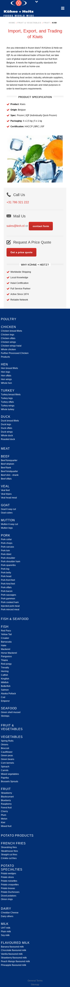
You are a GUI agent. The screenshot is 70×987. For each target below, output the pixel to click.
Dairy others (7, 916)
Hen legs (5, 372)
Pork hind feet (8, 583)
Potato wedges (8, 873)
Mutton (8, 520)
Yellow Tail (6, 634)
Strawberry (6, 793)
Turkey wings (7, 405)
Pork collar (6, 539)
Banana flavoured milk (12, 946)
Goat (5, 505)
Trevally (5, 667)
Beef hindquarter (9, 471)
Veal (5, 486)
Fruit (46, 23)
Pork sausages (8, 595)
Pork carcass (7, 547)
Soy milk (5, 935)
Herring (5, 671)
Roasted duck (8, 439)
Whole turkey (7, 409)
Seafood (9, 708)
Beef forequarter (9, 460)
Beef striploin (7, 464)
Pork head (6, 576)
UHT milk (5, 928)
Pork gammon (8, 598)
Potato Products (17, 835)
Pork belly (6, 572)
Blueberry (6, 800)
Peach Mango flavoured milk (15, 961)
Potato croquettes (10, 884)
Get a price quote (21, 252)
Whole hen (6, 383)
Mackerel (5, 649)
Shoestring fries (9, 847)
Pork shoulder (8, 558)
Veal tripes (6, 494)
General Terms (35, 980)
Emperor (5, 701)
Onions (4, 744)
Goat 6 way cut (8, 509)
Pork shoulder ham (10, 561)
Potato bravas (8, 888)
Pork (5, 535)
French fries (13, 843)
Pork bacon (7, 591)
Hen (4, 364)
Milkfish (5, 682)
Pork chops (6, 543)
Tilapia (4, 660)
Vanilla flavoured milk (12, 954)
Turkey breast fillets (11, 394)
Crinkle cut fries (9, 858)
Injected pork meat (10, 606)
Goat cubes (7, 512)
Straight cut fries (9, 854)
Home (12, 23)
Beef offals (6, 478)
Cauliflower (7, 752)
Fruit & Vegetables (29, 23)
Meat (5, 448)
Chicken (8, 327)
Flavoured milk (15, 942)
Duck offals (6, 428)
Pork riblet (6, 554)
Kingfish (5, 678)
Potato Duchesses (10, 892)
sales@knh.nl (16, 225)
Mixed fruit (6, 826)
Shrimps (5, 716)
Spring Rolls (7, 741)
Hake (3, 645)
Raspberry (6, 804)
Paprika (5, 777)
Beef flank (6, 467)
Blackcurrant (7, 796)
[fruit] (35, 159)
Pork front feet (8, 580)
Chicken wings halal (11, 345)
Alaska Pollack (8, 693)
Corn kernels (7, 763)
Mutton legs (7, 528)
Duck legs (6, 424)
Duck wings (7, 432)
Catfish (4, 675)
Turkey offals (7, 402)
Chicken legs (7, 334)
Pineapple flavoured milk (13, 965)
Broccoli (5, 748)
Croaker (5, 638)
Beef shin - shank (9, 475)
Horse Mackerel (9, 653)
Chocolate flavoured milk (13, 950)
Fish (5, 626)
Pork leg (5, 569)
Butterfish (5, 686)
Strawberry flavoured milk (14, 957)
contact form (41, 226)
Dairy (6, 908)
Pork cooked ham (10, 602)
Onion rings (7, 899)
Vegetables (12, 736)
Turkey (8, 390)
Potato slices (7, 877)
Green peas (7, 755)
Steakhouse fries (9, 851)
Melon (4, 818)
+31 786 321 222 (18, 202)
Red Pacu (6, 630)
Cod (3, 697)
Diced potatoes (8, 895)
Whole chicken (8, 349)
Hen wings (6, 379)
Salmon (5, 690)
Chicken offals (8, 338)
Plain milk (6, 931)
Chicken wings (8, 342)
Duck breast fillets (10, 420)
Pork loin (5, 550)
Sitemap (35, 984)
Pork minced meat (10, 609)
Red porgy (6, 664)
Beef (5, 456)
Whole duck (7, 435)
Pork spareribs (8, 565)
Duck (5, 416)
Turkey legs (7, 398)
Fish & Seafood (15, 618)
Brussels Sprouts (9, 781)
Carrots (4, 770)
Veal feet (5, 490)
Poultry (8, 319)
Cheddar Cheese (9, 912)
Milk (5, 923)
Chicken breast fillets (11, 331)
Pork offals (6, 587)
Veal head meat (9, 497)
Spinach (5, 766)
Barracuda (6, 642)
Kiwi (3, 822)
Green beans (7, 759)
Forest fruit (6, 807)
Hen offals (6, 375)
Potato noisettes (9, 881)
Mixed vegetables (10, 774)
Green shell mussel (11, 712)
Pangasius (6, 656)
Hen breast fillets (9, 368)
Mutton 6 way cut (9, 524)
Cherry (4, 811)
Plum (3, 815)
